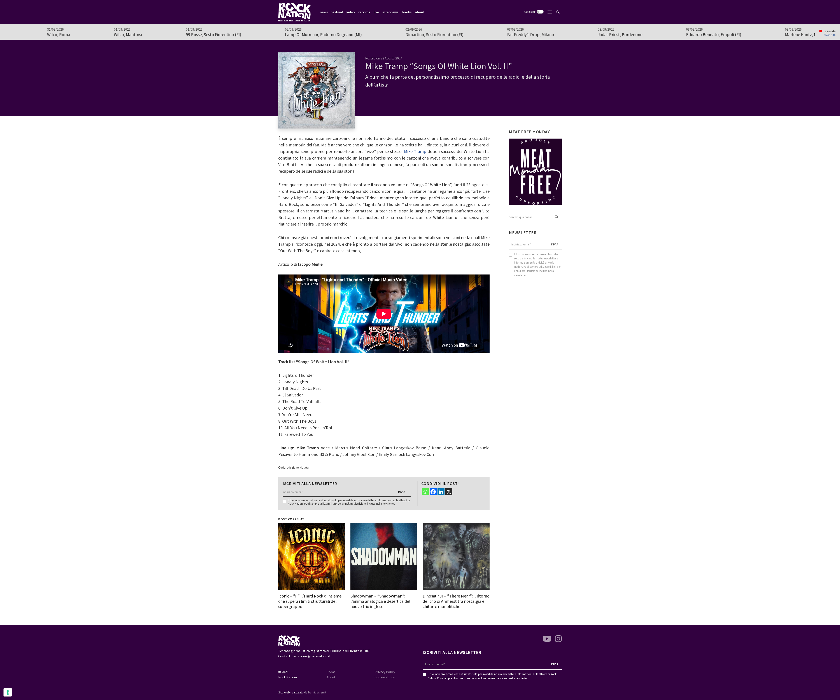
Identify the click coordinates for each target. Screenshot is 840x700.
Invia (401, 492)
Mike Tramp (416, 151)
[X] (448, 491)
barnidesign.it (317, 692)
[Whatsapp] (425, 491)
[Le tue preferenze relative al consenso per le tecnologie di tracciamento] (8, 692)
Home (331, 672)
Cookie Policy (384, 677)
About (331, 677)
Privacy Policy (384, 672)
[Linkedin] (441, 491)
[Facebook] (433, 491)
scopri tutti (830, 35)
